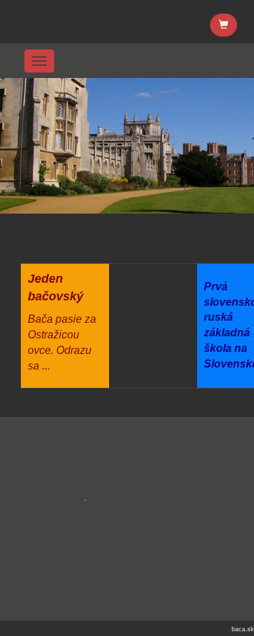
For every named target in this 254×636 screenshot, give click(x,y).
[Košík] (223, 25)
